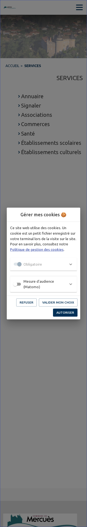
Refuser (26, 302)
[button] (43, 264)
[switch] (15, 284)
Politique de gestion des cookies (37, 249)
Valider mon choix (58, 302)
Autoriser (65, 312)
